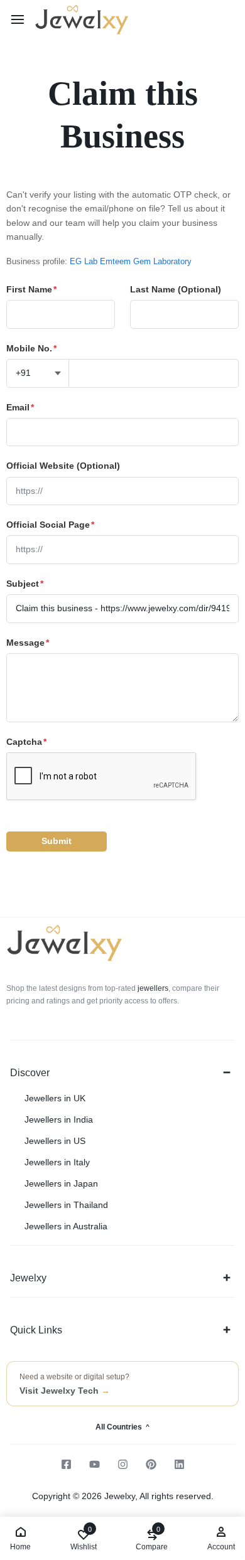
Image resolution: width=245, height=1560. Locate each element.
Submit (56, 841)
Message (27, 643)
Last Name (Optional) (175, 289)
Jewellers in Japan (61, 1183)
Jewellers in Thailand (66, 1205)
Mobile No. (31, 348)
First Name (31, 289)
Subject (24, 584)
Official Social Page (50, 525)
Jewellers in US (54, 1141)
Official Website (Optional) (63, 466)
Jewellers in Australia (65, 1226)
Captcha (26, 742)
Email (20, 407)
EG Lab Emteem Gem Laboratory (131, 261)
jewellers (152, 988)
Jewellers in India (58, 1119)
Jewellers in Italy (57, 1162)
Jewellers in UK (54, 1098)
